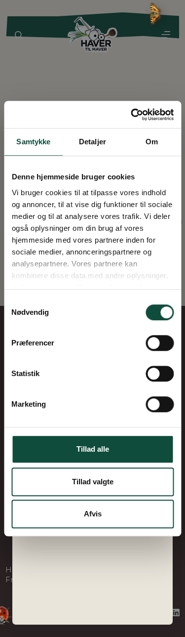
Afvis (93, 514)
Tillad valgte (92, 481)
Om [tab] (152, 141)
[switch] (160, 343)
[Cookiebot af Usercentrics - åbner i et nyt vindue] (132, 114)
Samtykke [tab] (33, 141)
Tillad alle (92, 449)
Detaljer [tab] (92, 141)
